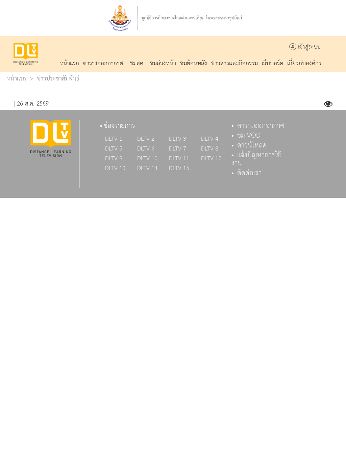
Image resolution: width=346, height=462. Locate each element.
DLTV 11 (179, 158)
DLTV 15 (179, 168)
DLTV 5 (113, 149)
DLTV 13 (115, 168)
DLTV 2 (145, 139)
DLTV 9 (113, 158)
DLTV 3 (177, 139)
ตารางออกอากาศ (260, 126)
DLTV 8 (209, 149)
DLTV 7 (177, 149)
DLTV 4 (209, 139)
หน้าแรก (16, 79)
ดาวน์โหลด (252, 145)
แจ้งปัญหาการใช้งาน (256, 159)
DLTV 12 (211, 158)
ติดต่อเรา (249, 173)
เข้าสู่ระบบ (308, 47)
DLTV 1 (113, 139)
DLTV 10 (147, 158)
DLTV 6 (145, 149)
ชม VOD (249, 135)
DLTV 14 (147, 168)
